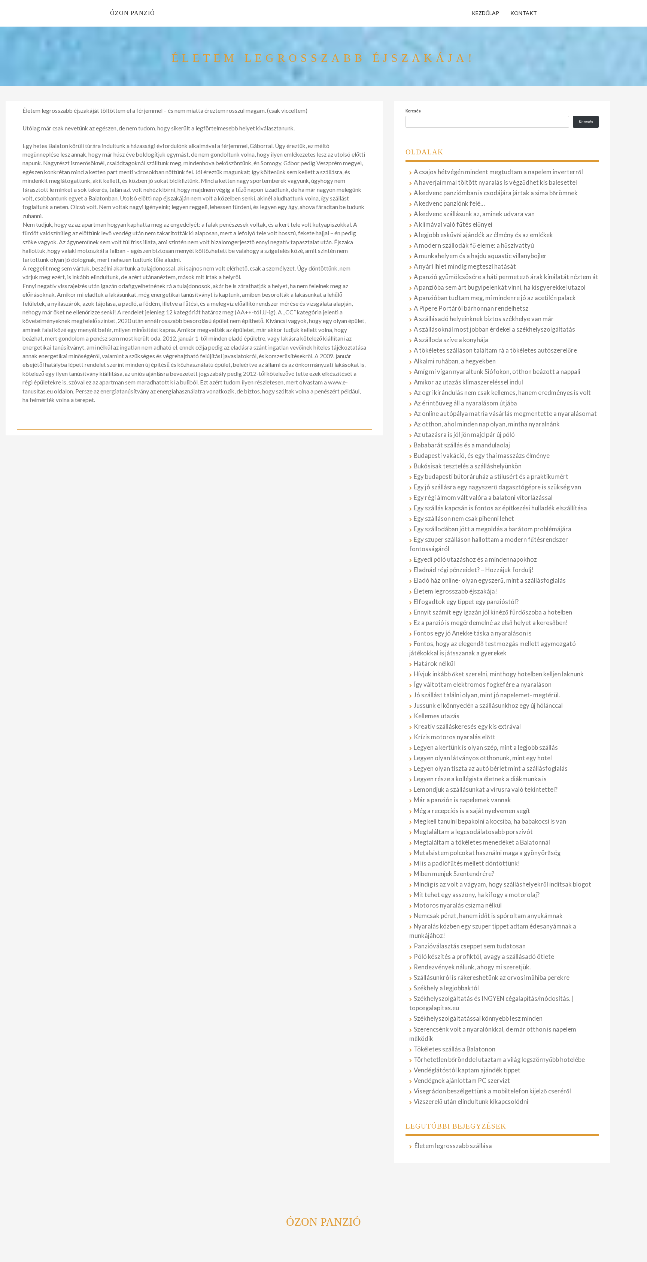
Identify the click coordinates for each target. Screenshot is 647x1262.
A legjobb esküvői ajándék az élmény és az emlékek (483, 235)
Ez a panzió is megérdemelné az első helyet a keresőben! (491, 623)
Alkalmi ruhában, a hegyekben (455, 361)
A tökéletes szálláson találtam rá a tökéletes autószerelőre (495, 350)
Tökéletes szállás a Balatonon (454, 1049)
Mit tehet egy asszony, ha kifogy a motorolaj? (477, 895)
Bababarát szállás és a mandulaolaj (462, 445)
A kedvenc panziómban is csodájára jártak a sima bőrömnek (496, 193)
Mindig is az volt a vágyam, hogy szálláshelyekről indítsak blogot (502, 884)
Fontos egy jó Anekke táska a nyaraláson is (473, 633)
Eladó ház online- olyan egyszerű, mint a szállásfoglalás (490, 580)
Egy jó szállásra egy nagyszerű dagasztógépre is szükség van (497, 487)
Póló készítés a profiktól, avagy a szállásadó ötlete (484, 956)
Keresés (413, 111)
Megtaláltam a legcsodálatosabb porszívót (473, 832)
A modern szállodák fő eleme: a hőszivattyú (474, 245)
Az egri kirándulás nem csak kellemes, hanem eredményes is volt (502, 392)
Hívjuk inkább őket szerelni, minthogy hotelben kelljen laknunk (499, 674)
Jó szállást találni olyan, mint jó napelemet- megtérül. (487, 695)
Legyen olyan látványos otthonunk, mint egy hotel (483, 758)
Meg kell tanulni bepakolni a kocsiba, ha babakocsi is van (490, 821)
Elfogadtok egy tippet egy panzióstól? (466, 602)
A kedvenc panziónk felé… (449, 203)
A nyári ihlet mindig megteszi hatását (465, 266)
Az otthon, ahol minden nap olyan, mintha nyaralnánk (487, 424)
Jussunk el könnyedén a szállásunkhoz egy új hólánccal (488, 705)
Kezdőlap (485, 13)
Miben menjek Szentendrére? (454, 874)
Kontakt (523, 13)
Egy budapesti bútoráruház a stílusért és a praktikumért (491, 476)
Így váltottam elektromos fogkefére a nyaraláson (483, 684)
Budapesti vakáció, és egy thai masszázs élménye (482, 455)
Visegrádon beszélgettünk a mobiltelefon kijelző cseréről (492, 1091)
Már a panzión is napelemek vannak (462, 800)
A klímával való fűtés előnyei (453, 224)
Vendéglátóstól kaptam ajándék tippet (467, 1070)
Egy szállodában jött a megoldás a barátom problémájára (492, 529)
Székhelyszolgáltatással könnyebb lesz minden (478, 1018)
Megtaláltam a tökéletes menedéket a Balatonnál (482, 842)
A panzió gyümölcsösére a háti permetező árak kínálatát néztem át (506, 277)
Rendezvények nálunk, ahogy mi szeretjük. (472, 967)
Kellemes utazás (436, 716)
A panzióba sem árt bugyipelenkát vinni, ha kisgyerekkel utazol (500, 287)
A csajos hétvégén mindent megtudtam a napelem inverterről (498, 172)
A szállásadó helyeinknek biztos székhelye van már (484, 319)
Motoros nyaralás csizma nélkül (458, 905)
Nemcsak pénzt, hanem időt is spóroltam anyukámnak (488, 916)
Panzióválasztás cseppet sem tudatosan (470, 946)
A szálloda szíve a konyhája (451, 340)
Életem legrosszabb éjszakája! (455, 591)
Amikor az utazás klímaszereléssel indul (468, 382)
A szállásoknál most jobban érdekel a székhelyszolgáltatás (494, 329)
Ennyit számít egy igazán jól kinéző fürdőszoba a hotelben (493, 612)
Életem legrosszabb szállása (453, 1146)
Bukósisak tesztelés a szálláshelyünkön (468, 466)
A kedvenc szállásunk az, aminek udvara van (474, 214)
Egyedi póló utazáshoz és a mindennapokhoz (475, 559)
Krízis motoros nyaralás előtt (454, 737)
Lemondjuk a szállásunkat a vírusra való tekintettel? (486, 789)
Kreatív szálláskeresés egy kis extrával (467, 726)
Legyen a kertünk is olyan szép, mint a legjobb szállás (486, 747)
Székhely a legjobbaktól (446, 988)
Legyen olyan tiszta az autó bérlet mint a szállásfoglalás (491, 768)
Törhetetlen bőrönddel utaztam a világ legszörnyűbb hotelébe (499, 1059)
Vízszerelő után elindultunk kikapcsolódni (471, 1101)
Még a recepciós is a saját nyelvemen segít (472, 811)
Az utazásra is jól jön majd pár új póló (464, 434)
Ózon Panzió (132, 13)
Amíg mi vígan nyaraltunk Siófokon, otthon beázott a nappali (497, 371)
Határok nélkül (434, 663)
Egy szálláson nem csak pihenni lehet (464, 518)
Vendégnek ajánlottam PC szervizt (462, 1080)
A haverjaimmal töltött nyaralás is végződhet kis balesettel (495, 182)
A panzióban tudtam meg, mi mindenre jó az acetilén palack (495, 298)
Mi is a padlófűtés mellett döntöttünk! (467, 863)
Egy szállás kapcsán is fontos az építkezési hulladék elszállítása (500, 508)
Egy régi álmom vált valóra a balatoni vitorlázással (483, 497)
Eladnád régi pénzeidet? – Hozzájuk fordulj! (474, 570)
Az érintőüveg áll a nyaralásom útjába (465, 403)
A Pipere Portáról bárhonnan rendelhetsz (471, 308)
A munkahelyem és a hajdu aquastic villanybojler (480, 256)
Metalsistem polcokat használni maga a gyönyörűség (487, 853)
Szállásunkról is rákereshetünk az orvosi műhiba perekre (491, 977)
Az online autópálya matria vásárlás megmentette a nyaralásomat (505, 413)
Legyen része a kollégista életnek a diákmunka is (480, 779)
